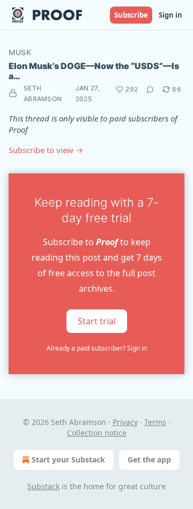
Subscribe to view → (46, 150)
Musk (20, 52)
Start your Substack (68, 459)
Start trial (97, 320)
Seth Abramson (43, 93)
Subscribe (131, 15)
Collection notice (97, 433)
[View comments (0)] (150, 89)
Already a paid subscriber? (97, 348)
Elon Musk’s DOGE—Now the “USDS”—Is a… (94, 70)
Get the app (149, 459)
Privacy (125, 422)
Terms (155, 422)
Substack (43, 486)
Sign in (170, 15)
